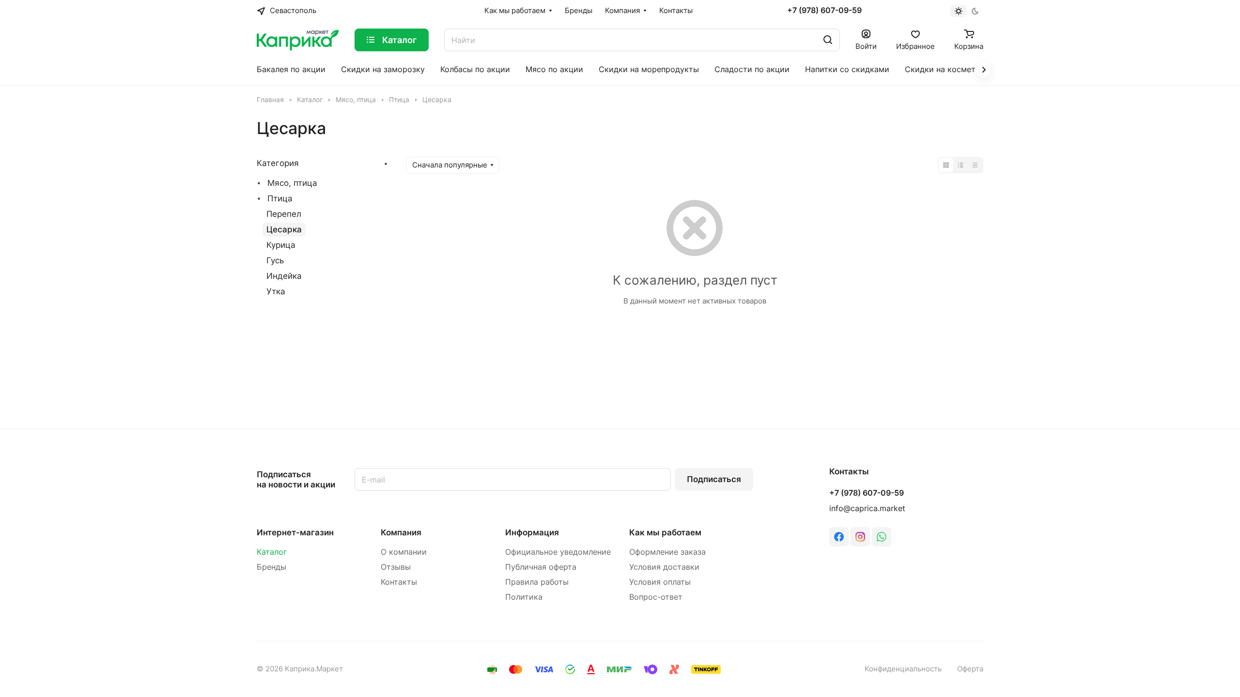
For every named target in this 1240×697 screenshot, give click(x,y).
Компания (401, 532)
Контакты (399, 582)
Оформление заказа (667, 552)
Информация (532, 532)
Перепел (283, 214)
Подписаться (714, 479)
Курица (280, 245)
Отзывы (396, 567)
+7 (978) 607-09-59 (824, 10)
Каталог (272, 552)
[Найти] (828, 40)
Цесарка (284, 229)
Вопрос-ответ (655, 597)
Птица (280, 198)
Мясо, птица (292, 183)
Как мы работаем (665, 532)
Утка (275, 291)
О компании (404, 552)
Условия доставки (664, 567)
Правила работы (537, 582)
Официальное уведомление (558, 552)
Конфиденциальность (903, 669)
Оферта (970, 669)
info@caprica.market (867, 508)
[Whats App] (881, 536)
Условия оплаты (660, 582)
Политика (523, 597)
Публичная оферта (540, 567)
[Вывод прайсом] (975, 165)
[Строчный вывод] (960, 165)
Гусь (275, 260)
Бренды (271, 567)
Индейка (284, 276)
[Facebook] (839, 536)
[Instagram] (860, 536)
